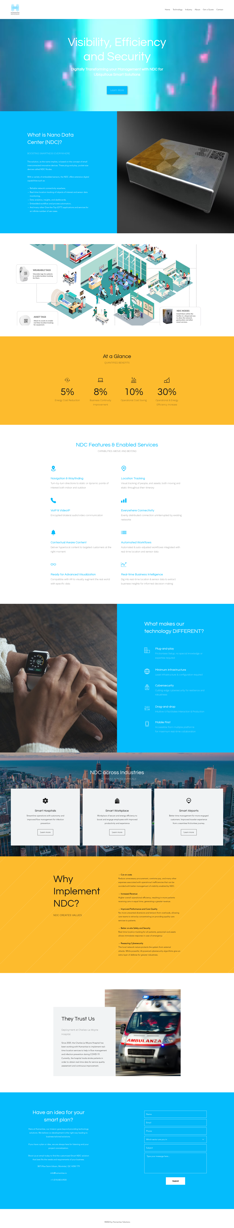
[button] (188, 9)
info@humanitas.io (58, 1173)
